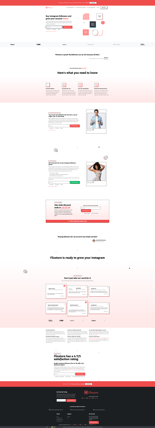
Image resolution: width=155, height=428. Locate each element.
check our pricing (54, 31)
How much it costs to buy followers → (53, 186)
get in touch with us (72, 369)
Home (57, 416)
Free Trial (104, 7)
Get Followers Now (93, 422)
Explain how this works (49, 31)
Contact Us (68, 416)
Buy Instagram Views (91, 7)
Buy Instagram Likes (70, 7)
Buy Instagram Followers (81, 7)
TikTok (98, 7)
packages (96, 331)
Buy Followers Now (74, 125)
